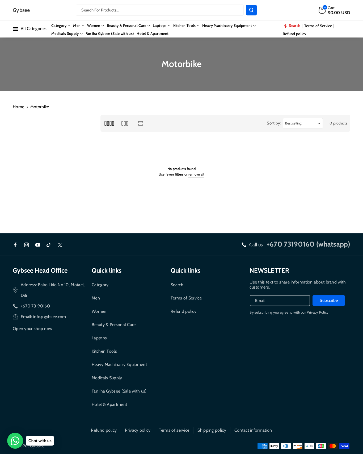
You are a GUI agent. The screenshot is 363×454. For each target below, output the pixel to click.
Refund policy (183, 311)
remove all (196, 174)
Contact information (253, 430)
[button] (334, 10)
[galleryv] (125, 123)
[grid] (109, 123)
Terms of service (174, 430)
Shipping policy (211, 430)
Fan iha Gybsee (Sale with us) (119, 391)
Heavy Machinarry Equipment (119, 364)
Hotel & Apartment (109, 404)
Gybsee (37, 445)
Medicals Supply (107, 377)
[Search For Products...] (251, 10)
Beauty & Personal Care (114, 324)
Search (177, 284)
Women (99, 311)
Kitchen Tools (104, 351)
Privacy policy (137, 430)
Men (96, 298)
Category (100, 284)
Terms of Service (186, 298)
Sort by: (274, 123)
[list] (141, 123)
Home (18, 106)
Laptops (99, 337)
